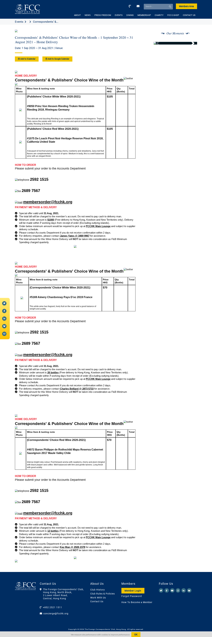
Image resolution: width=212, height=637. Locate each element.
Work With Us (98, 597)
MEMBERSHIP (144, 15)
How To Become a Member (136, 602)
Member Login (133, 590)
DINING (130, 15)
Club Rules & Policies (102, 593)
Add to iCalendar (27, 59)
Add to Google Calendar (58, 59)
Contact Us (96, 601)
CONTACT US (189, 15)
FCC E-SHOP (173, 15)
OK (135, 634)
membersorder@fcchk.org (47, 202)
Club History (97, 589)
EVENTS (119, 15)
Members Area (186, 6)
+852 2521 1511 (52, 607)
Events (19, 21)
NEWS (88, 15)
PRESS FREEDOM (102, 15)
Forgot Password (131, 596)
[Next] (191, 43)
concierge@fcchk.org (55, 613)
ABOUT (77, 15)
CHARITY (159, 15)
